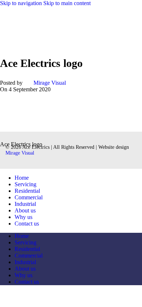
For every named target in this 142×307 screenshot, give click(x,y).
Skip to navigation (21, 3)
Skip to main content (67, 3)
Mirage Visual (49, 83)
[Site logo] (46, 39)
